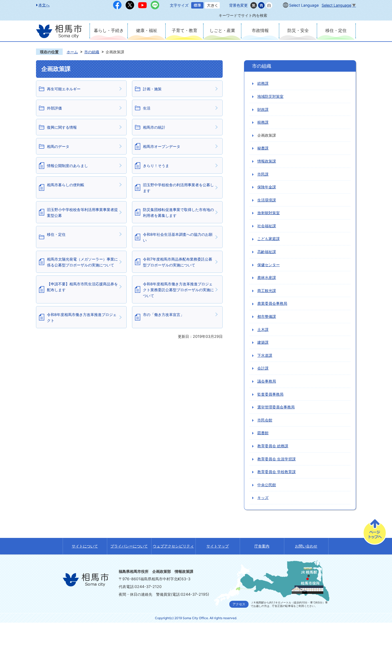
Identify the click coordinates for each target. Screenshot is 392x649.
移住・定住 (336, 30)
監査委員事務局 (270, 394)
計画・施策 (152, 89)
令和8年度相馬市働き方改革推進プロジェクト (82, 317)
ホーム (72, 52)
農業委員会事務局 (272, 303)
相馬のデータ (58, 146)
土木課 (263, 329)
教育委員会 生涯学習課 (276, 459)
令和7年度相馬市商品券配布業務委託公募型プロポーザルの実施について (177, 262)
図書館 (263, 433)
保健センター (268, 264)
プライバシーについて (129, 546)
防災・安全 (298, 30)
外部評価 (54, 108)
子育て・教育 (184, 30)
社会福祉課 (266, 226)
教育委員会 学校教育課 (276, 471)
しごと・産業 (222, 30)
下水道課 (264, 355)
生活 (146, 108)
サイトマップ (217, 546)
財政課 (263, 109)
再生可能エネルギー (64, 89)
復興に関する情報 (62, 127)
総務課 (263, 83)
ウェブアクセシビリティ (173, 546)
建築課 (263, 342)
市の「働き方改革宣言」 (163, 314)
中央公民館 (266, 484)
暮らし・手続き (109, 30)
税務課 (263, 122)
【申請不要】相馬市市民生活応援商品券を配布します (82, 287)
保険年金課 (266, 187)
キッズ (263, 497)
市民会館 (264, 420)
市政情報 (260, 30)
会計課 (263, 368)
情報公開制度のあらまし (67, 165)
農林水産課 (266, 277)
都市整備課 (266, 316)
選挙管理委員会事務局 (276, 407)
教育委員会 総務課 (272, 446)
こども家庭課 (268, 238)
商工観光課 (266, 290)
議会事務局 (266, 381)
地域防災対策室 (270, 96)
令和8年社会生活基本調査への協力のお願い (178, 237)
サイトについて (85, 546)
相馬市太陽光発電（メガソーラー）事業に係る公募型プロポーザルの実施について (82, 262)
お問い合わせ (306, 546)
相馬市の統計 (154, 127)
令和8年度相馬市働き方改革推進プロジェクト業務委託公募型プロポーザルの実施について (178, 290)
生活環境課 (266, 200)
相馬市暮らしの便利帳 (65, 184)
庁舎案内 (261, 546)
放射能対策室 (268, 212)
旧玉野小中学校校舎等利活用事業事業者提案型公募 (82, 212)
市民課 (263, 174)
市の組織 (91, 52)
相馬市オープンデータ (161, 146)
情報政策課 (266, 161)
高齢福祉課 (266, 251)
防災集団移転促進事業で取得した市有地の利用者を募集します (178, 212)
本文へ (44, 5)
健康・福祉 (146, 30)
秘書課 (263, 148)
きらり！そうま (156, 165)
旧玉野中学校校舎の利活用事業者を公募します (178, 187)
